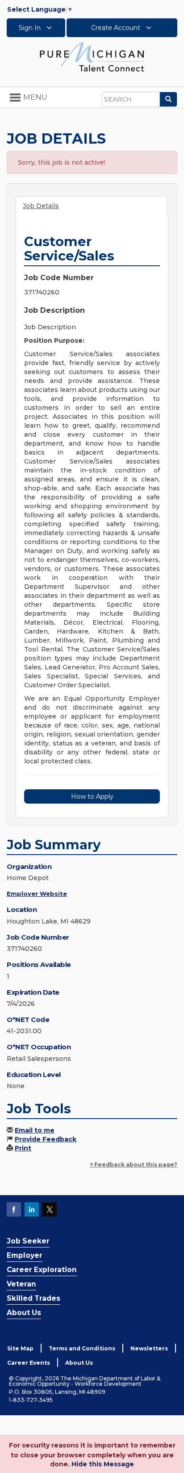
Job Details (41, 206)
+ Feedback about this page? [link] (133, 1164)
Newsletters (149, 1348)
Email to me (34, 1130)
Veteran (21, 1284)
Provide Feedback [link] (45, 1139)
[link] (92, 56)
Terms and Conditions (82, 1348)
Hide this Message (102, 1464)
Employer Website (37, 893)
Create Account (116, 28)
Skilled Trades (33, 1298)
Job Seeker (28, 1241)
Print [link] (23, 1148)
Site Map (20, 1348)
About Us (24, 1312)
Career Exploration (42, 1269)
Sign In (30, 28)
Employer (24, 1255)
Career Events (28, 1362)
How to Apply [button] (92, 796)
